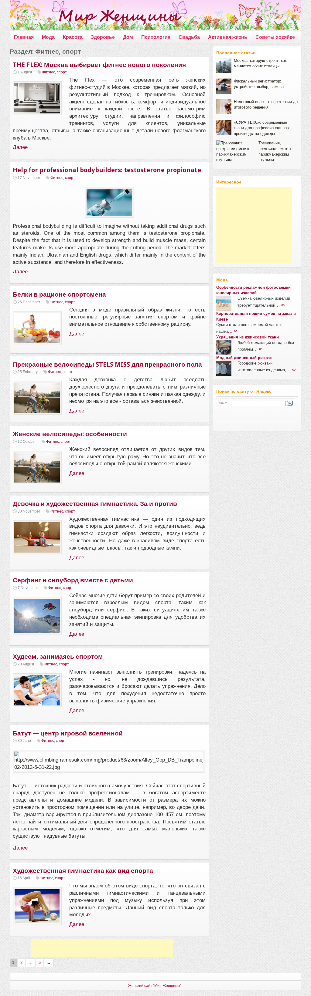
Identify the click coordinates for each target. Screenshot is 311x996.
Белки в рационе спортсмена (59, 294)
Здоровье (103, 37)
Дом (128, 37)
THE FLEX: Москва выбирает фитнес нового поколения (99, 65)
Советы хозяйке (275, 37)
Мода (48, 37)
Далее (20, 147)
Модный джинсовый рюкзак (244, 357)
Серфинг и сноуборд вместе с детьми (73, 580)
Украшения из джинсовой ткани (247, 337)
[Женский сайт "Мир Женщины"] (95, 16)
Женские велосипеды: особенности (70, 434)
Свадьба (189, 37)
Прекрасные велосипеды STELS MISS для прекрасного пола (107, 364)
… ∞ (280, 305)
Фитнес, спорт (54, 72)
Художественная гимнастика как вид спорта (83, 870)
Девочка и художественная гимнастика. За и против (95, 503)
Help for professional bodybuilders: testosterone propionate (107, 170)
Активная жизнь (227, 37)
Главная (24, 37)
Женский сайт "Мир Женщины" (154, 986)
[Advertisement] (102, 948)
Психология (155, 37)
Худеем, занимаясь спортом (58, 656)
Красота (73, 37)
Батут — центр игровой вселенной (68, 733)
